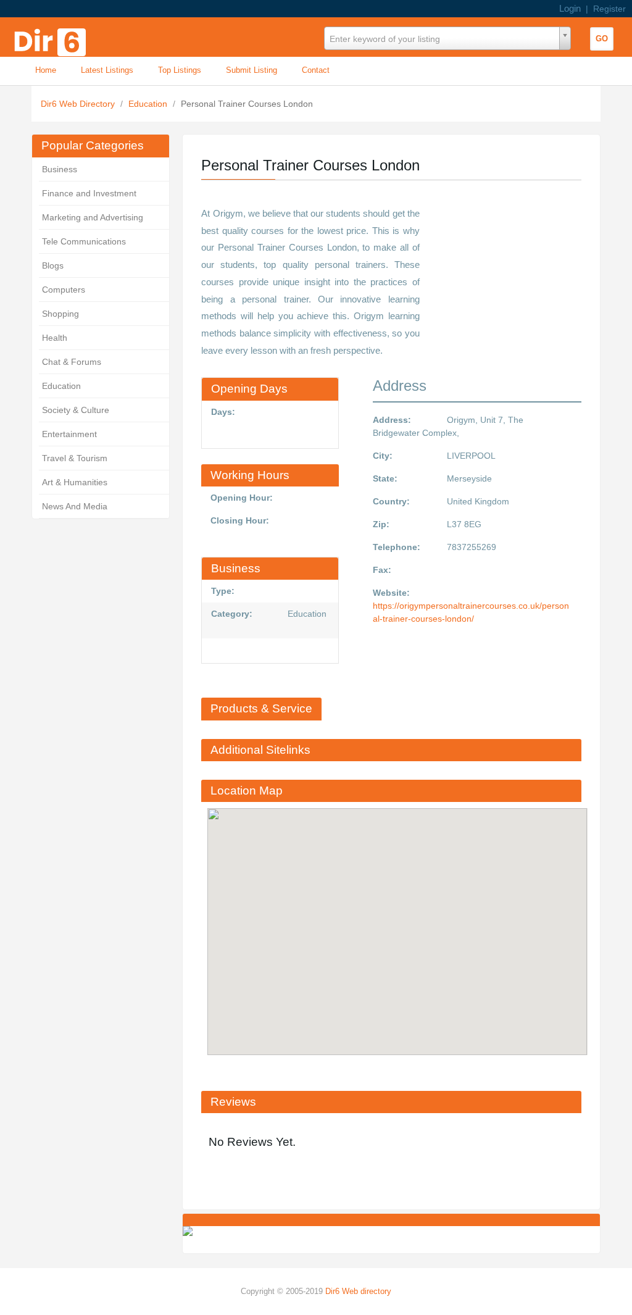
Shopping (60, 314)
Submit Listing (251, 70)
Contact (316, 70)
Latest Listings (107, 70)
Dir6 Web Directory (79, 104)
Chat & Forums (71, 362)
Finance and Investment (89, 193)
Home (45, 70)
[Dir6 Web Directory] (52, 38)
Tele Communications (84, 241)
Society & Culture (75, 410)
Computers (63, 289)
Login (570, 8)
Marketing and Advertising (92, 217)
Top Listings (179, 70)
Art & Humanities (74, 482)
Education (149, 104)
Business (59, 169)
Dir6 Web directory (358, 1291)
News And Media (74, 506)
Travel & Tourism (74, 458)
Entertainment (69, 434)
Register (609, 9)
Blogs (53, 265)
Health (54, 338)
